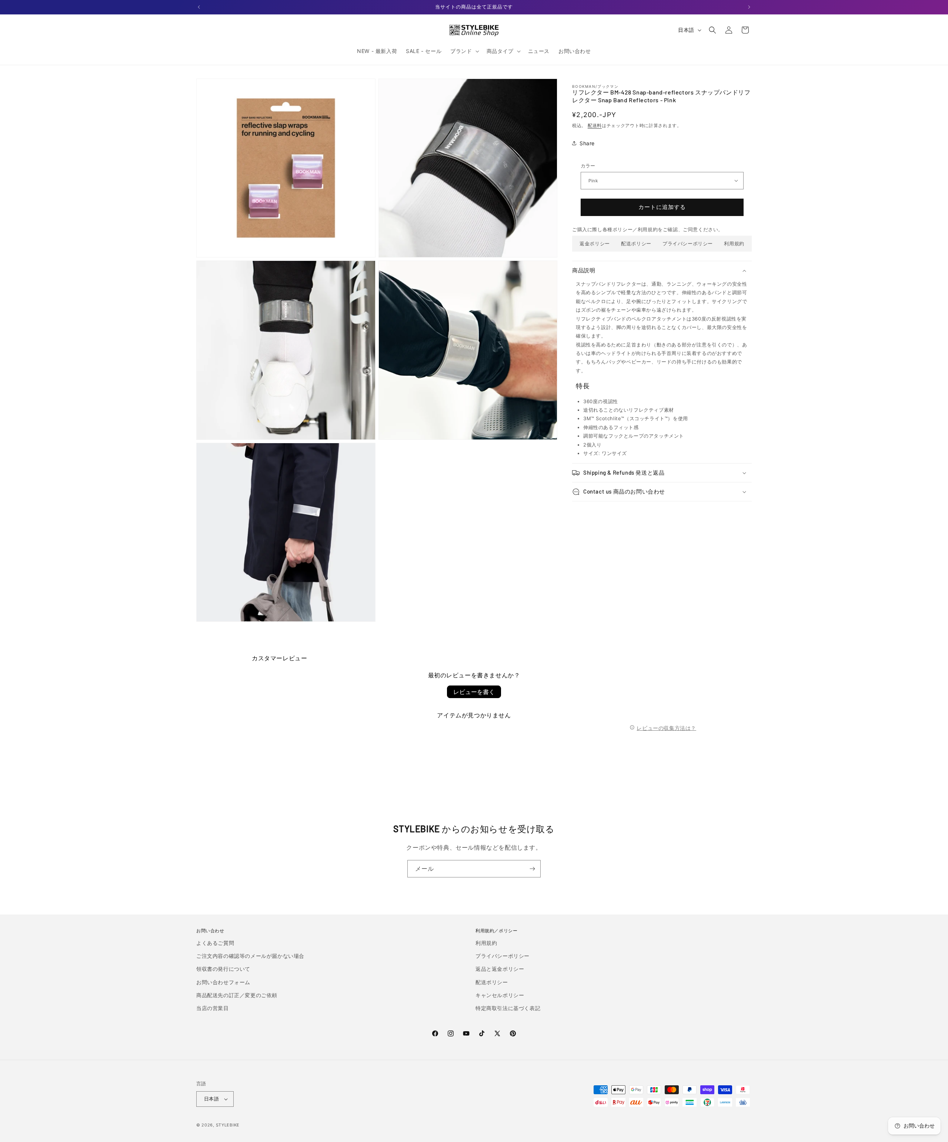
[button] (464, 51)
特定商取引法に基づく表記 (507, 1008)
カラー (588, 166)
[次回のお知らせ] (749, 7)
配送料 (595, 125)
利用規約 (734, 243)
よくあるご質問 (215, 943)
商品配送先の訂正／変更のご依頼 (236, 995)
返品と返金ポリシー (499, 969)
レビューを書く (474, 692)
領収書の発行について (223, 969)
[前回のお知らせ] (199, 7)
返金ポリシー (595, 243)
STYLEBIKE (228, 1125)
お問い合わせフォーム (223, 982)
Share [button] (587, 143)
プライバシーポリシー (687, 243)
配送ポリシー (636, 243)
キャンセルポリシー (499, 995)
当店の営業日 (212, 1008)
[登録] (532, 868)
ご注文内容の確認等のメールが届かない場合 (250, 956)
